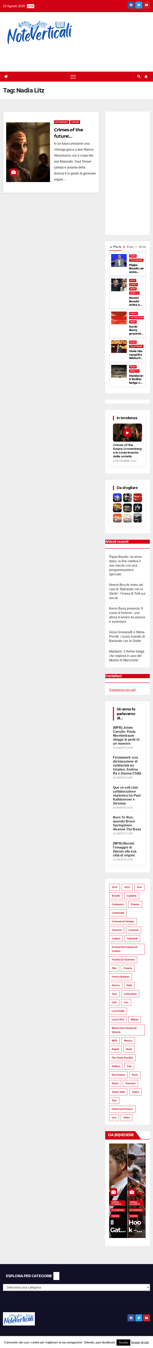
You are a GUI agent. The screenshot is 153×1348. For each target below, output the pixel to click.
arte (139, 887)
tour (114, 1100)
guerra (116, 985)
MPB (114, 1040)
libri (114, 1002)
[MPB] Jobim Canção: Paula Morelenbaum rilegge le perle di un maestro (126, 735)
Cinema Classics (116, 1203)
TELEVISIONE (136, 260)
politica (116, 1066)
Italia (129, 985)
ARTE (132, 280)
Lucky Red (118, 1019)
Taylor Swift (118, 1092)
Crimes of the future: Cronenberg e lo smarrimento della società (127, 450)
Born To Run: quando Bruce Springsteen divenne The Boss (127, 823)
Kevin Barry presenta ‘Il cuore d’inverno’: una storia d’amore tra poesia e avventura (135, 330)
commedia (118, 913)
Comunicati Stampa (123, 921)
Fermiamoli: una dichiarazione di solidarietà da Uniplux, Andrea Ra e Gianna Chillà (127, 765)
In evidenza (61, 122)
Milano (134, 1019)
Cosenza (133, 930)
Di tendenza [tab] (140, 246)
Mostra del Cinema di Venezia (124, 1030)
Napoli (115, 1049)
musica (128, 1040)
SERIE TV (134, 293)
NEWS (133, 256)
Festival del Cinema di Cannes (124, 949)
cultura (116, 938)
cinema (135, 904)
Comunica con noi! (122, 690)
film (114, 968)
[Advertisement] (72, 56)
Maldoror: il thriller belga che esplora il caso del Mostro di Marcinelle (136, 379)
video (126, 1117)
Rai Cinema (118, 1074)
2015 (127, 887)
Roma (115, 1083)
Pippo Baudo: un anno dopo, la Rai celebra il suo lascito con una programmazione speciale (136, 268)
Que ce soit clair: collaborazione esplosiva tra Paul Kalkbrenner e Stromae (127, 795)
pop (129, 1066)
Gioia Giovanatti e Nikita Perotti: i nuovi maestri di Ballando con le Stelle (136, 355)
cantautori (118, 904)
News (129, 1049)
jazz (114, 993)
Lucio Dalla (118, 1011)
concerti (117, 930)
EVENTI (133, 285)
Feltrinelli (132, 938)
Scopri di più (140, 1342)
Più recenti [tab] (115, 246)
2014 (114, 887)
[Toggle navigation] (73, 76)
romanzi (130, 1083)
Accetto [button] (123, 1342)
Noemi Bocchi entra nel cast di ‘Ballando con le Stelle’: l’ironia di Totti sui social (136, 301)
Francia (128, 968)
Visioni (75, 122)
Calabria (131, 895)
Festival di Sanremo (123, 959)
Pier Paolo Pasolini (122, 1057)
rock (135, 1074)
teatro (135, 1092)
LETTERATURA (137, 318)
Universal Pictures (122, 1109)
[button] (138, 76)
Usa (114, 1117)
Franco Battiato (120, 976)
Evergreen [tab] (127, 246)
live (126, 1002)
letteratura (130, 993)
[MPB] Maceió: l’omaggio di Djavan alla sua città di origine (124, 849)
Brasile (116, 895)
